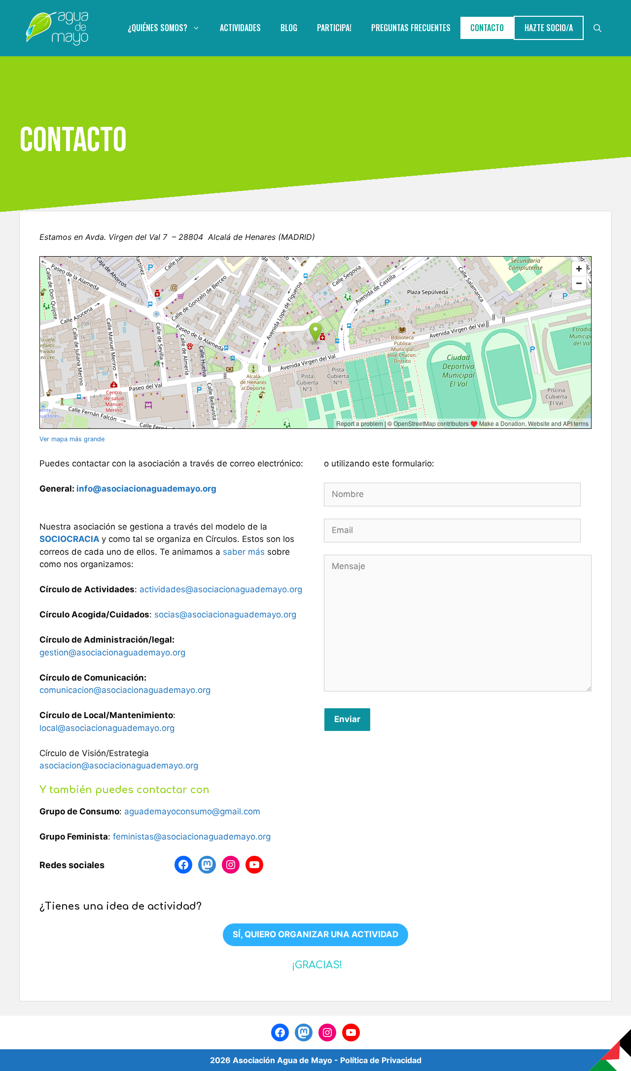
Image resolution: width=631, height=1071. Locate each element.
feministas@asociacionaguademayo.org (192, 837)
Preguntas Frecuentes (411, 28)
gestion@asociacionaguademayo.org (112, 652)
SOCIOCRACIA (70, 539)
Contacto (487, 28)
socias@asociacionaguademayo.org (225, 614)
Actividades (240, 28)
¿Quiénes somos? (157, 28)
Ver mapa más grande (72, 439)
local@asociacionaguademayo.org (107, 728)
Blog (288, 28)
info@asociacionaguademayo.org (146, 489)
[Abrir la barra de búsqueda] (597, 28)
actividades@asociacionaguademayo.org (221, 589)
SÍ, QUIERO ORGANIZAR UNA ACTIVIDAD (315, 934)
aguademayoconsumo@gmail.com (192, 811)
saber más (245, 552)
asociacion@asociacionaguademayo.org (118, 765)
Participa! (334, 28)
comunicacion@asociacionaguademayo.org (124, 690)
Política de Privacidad (380, 1060)
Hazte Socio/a (549, 28)
